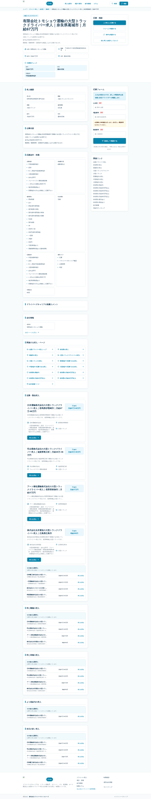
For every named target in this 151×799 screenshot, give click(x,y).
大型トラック (97, 173)
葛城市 (47, 9)
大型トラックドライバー (101, 171)
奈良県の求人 (97, 165)
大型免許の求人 (98, 182)
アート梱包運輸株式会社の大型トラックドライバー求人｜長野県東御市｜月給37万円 (44, 489)
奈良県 (41, 9)
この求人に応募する (109, 23)
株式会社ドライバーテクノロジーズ (39, 796)
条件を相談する (111, 34)
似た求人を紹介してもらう (109, 40)
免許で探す (78, 3)
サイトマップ (108, 787)
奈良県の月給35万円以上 (101, 191)
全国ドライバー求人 (99, 162)
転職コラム (80, 786)
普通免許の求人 (98, 176)
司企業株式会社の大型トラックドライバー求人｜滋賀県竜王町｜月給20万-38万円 (45, 451)
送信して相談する (110, 141)
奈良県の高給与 (98, 185)
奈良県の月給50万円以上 (101, 196)
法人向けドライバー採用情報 (86, 789)
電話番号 (96, 112)
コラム (96, 3)
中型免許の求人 (98, 179)
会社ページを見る (31, 332)
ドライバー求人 (33, 9)
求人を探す (68, 3)
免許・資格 (80, 780)
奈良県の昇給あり (99, 202)
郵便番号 (96, 129)
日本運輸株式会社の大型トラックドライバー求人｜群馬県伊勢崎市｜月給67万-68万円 (44, 408)
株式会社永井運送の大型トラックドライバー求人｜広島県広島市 (44, 532)
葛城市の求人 (97, 168)
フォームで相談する (109, 29)
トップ (25, 9)
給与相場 (88, 3)
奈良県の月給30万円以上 (101, 188)
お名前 (95, 103)
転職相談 (106, 777)
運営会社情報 (108, 782)
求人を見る (32, 438)
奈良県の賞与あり (99, 199)
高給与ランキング (99, 208)
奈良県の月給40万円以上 (101, 194)
